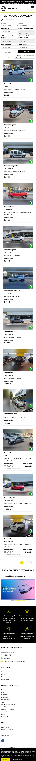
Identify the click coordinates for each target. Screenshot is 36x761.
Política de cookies (7, 730)
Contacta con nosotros (11, 648)
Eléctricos (4, 677)
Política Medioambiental (9, 717)
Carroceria (5, 28)
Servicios (4, 707)
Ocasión (4, 695)
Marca (3, 23)
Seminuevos (5, 679)
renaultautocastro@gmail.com (15, 661)
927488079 (7, 655)
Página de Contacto (8, 652)
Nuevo (3, 690)
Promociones (5, 699)
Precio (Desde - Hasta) (25, 28)
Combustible (22, 44)
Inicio (3, 692)
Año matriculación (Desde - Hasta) (24, 36)
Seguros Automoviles (8, 704)
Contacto (4, 712)
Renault (3, 672)
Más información (17, 759)
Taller (3, 702)
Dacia (3, 674)
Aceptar (6, 759)
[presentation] (3, 588)
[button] (13, 601)
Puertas (4, 50)
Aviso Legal (5, 727)
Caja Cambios (6, 44)
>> (32, 563)
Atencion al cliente (7, 709)
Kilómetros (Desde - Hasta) (7, 36)
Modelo (20, 23)
